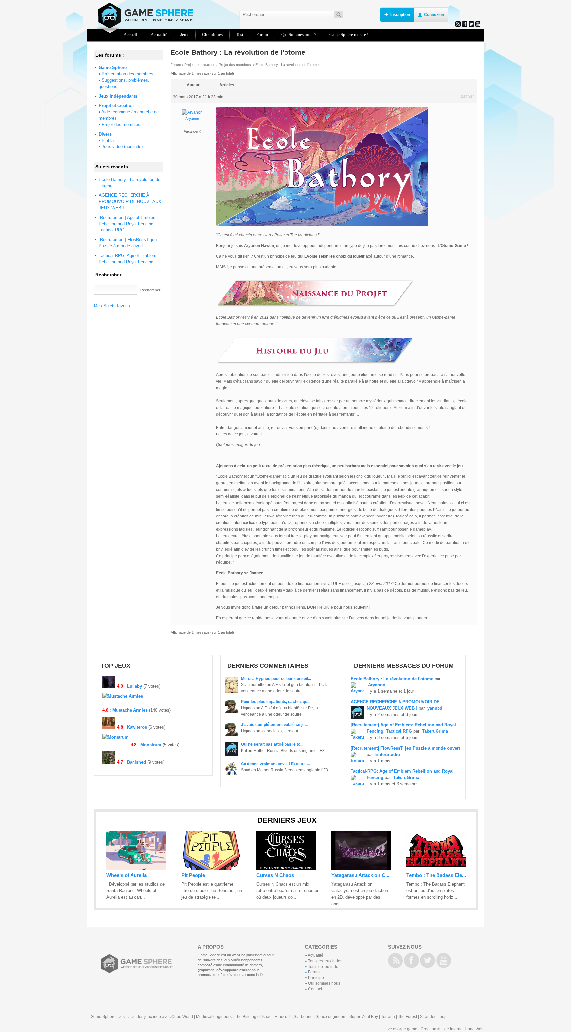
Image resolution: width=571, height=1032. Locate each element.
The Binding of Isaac (253, 1016)
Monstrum (150, 744)
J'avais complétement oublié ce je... (274, 724)
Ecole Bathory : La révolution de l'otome (392, 678)
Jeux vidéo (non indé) (122, 146)
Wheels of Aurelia (126, 875)
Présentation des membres (127, 73)
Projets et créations (199, 65)
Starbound (303, 1016)
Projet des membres (121, 124)
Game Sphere (143, 16)
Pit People (193, 875)
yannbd (434, 708)
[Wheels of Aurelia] (136, 868)
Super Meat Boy (363, 1016)
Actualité (315, 955)
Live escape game (400, 1029)
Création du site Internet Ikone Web (452, 1029)
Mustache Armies (130, 710)
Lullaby (134, 686)
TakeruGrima (435, 731)
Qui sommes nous (324, 983)
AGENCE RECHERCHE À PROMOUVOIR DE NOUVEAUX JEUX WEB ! (130, 201)
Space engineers (331, 1016)
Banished (136, 762)
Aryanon (192, 119)
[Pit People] (211, 868)
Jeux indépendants (118, 96)
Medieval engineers (214, 1016)
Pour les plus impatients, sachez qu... (275, 701)
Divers (105, 134)
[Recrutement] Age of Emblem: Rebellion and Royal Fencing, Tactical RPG (128, 223)
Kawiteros (137, 727)
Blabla (108, 140)
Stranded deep (433, 1016)
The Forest (407, 1016)
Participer (316, 977)
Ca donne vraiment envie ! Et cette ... (275, 764)
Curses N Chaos (275, 875)
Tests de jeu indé (323, 966)
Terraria (388, 1016)
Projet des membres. (235, 65)
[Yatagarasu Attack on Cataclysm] (361, 868)
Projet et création (116, 105)
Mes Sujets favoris (112, 305)
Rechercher (108, 274)
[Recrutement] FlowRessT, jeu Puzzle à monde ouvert (405, 748)
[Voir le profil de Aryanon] (192, 112)
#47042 (468, 97)
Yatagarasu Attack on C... (360, 875)
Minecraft (282, 1016)
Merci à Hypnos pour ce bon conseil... (276, 678)
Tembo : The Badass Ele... (436, 875)
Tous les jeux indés (325, 961)
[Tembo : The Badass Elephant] (436, 868)
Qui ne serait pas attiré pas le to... (272, 744)
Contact (315, 989)
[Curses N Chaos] (286, 868)
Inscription (400, 14)
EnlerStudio (387, 754)
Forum (176, 65)
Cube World (182, 1016)
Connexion (434, 14)
